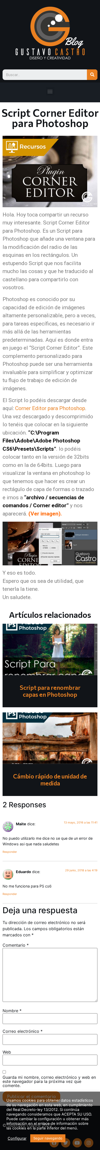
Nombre (12, 1011)
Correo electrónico (23, 1031)
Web (7, 1052)
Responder (10, 852)
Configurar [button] (17, 1138)
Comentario (16, 945)
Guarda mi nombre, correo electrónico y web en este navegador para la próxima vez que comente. (49, 1081)
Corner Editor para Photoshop (50, 408)
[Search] (92, 74)
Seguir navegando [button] (47, 1138)
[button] (50, 91)
